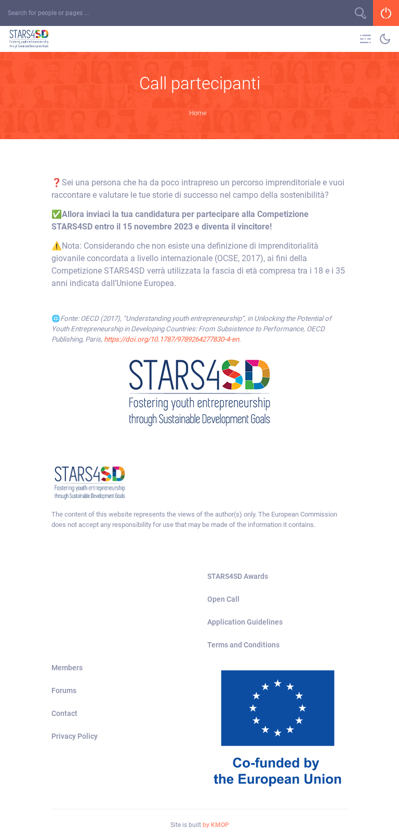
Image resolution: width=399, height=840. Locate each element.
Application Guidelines (245, 622)
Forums (63, 690)
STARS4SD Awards (237, 576)
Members (67, 667)
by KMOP (216, 825)
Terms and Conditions (243, 645)
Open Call (223, 599)
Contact (64, 713)
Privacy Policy (74, 736)
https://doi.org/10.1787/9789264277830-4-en (171, 339)
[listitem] (199, 519)
